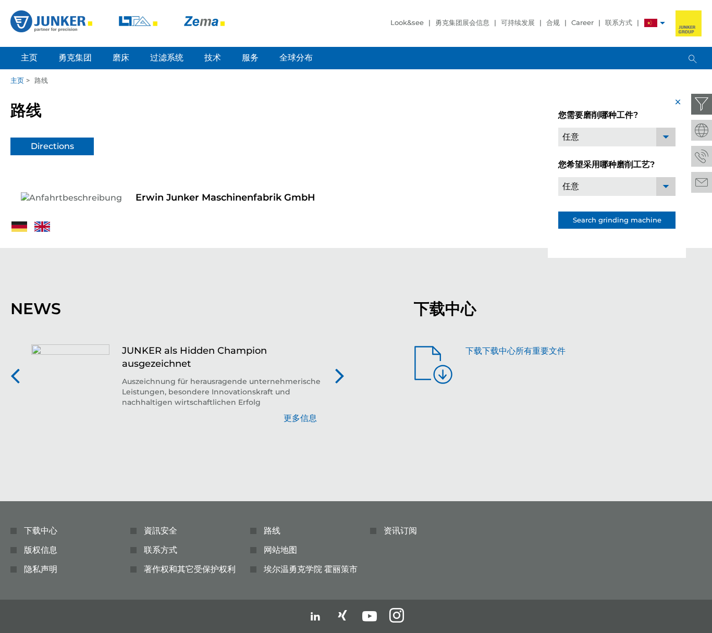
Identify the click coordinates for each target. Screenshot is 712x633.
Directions (52, 146)
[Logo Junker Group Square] (689, 23)
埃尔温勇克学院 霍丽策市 (311, 569)
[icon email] (701, 182)
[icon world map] (701, 130)
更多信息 (300, 418)
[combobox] (617, 137)
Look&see (407, 22)
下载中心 (40, 531)
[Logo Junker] (52, 21)
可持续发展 (518, 22)
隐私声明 (40, 569)
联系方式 (618, 22)
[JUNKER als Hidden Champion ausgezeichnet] (70, 389)
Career (582, 22)
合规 (553, 22)
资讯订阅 (400, 531)
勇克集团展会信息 (462, 22)
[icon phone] (701, 156)
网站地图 (280, 550)
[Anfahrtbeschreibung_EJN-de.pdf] (20, 226)
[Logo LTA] (139, 21)
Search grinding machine (617, 220)
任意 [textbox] (570, 137)
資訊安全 (160, 531)
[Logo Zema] (204, 21)
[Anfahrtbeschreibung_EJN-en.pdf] (42, 226)
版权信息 (40, 550)
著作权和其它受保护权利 (190, 569)
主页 (17, 80)
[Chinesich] (650, 24)
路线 (272, 531)
